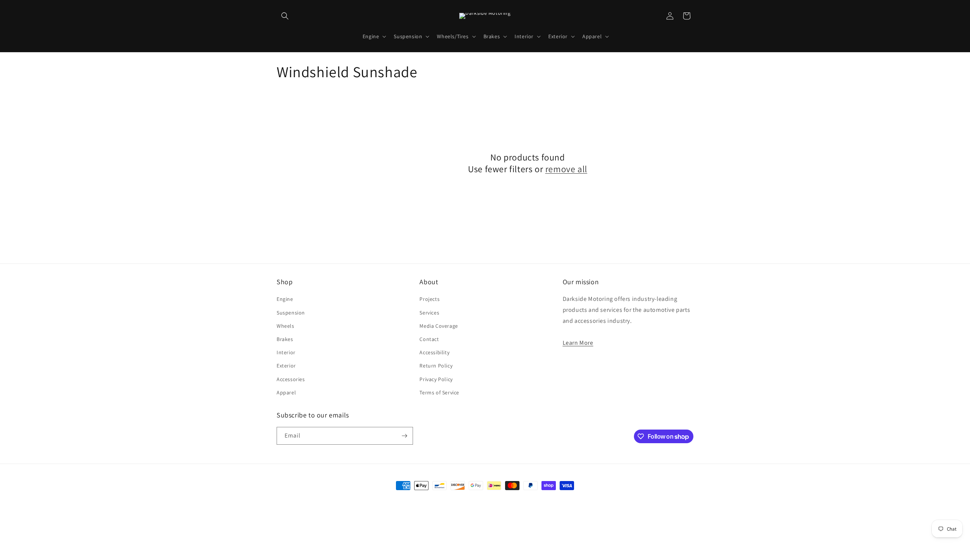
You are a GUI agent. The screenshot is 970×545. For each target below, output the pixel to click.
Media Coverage (438, 325)
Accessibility (434, 352)
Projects (429, 299)
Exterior (286, 365)
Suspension (291, 312)
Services (429, 312)
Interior (286, 352)
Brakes (285, 339)
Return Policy (435, 365)
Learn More (578, 343)
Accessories (291, 379)
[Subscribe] (404, 436)
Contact (429, 339)
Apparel (286, 392)
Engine (285, 299)
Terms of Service (439, 392)
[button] (285, 16)
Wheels (285, 325)
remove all (566, 169)
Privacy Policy (435, 379)
